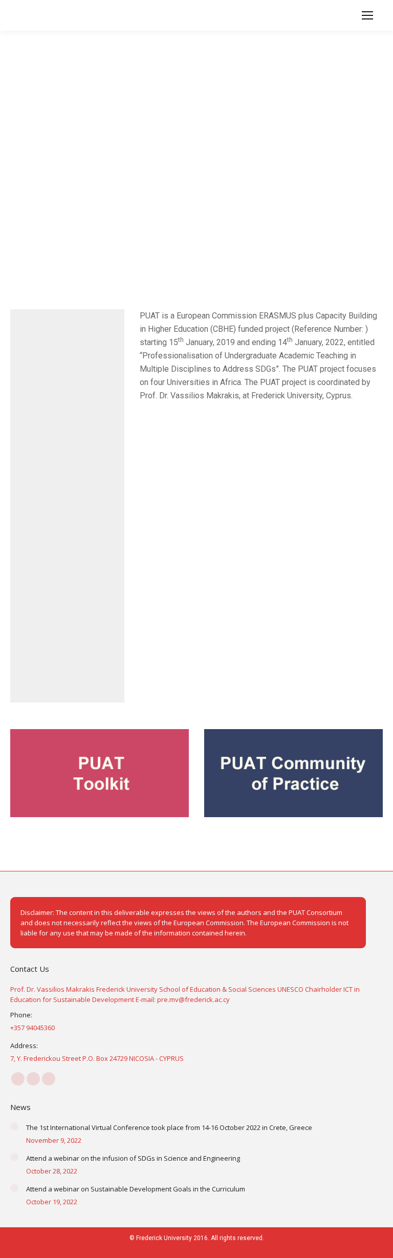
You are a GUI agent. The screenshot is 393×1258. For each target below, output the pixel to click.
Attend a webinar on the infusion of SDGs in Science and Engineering (133, 1158)
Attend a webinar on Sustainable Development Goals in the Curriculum (135, 1188)
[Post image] (14, 1126)
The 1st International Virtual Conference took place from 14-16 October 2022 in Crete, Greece (169, 1127)
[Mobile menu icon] (367, 15)
